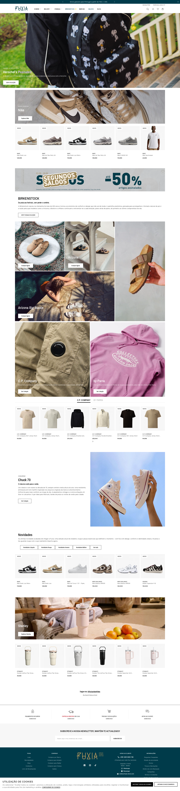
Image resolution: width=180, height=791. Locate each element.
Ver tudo (95, 547)
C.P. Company (83, 400)
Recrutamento (29, 760)
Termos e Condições (151, 775)
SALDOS (91, 9)
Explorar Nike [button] (25, 118)
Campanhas (151, 772)
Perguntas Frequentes (151, 757)
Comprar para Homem (54, 760)
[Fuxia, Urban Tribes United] (21, 8)
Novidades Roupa (46, 547)
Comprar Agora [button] (25, 265)
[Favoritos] (158, 9)
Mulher (46, 9)
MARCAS (82, 9)
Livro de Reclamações (29, 769)
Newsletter (146, 5)
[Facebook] (84, 765)
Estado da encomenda (151, 760)
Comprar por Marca (54, 757)
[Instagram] (90, 765)
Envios (151, 763)
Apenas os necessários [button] (166, 784)
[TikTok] (95, 765)
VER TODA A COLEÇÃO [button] (28, 215)
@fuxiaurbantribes (94, 691)
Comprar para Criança (54, 766)
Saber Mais (71, 718)
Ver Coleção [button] (24, 391)
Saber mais (32, 718)
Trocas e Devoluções (151, 766)
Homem (36, 9)
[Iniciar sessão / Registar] (153, 9)
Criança (57, 9)
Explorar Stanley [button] (26, 634)
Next (93, 441)
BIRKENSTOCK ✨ (71, 9)
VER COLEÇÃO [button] (11, 82)
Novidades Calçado (29, 547)
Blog (99, 9)
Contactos (29, 766)
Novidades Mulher (81, 547)
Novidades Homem (63, 547)
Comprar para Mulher (54, 763)
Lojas (29, 757)
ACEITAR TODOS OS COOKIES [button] (142, 784)
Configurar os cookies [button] (51, 787)
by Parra (98, 400)
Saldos (54, 769)
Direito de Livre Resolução (151, 769)
